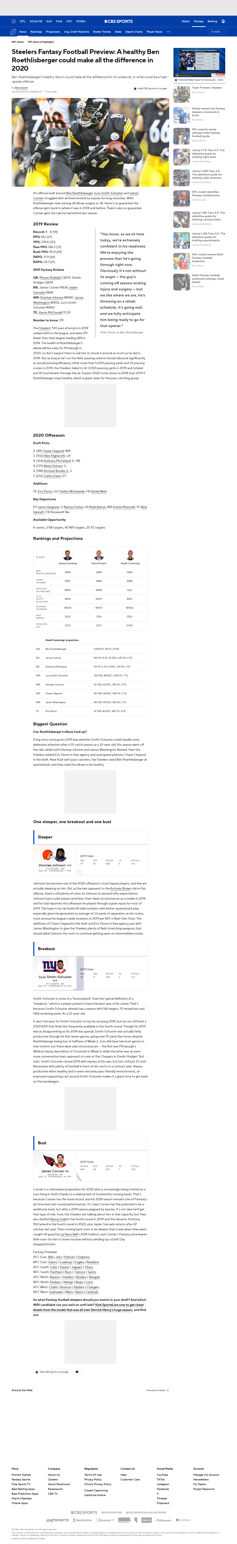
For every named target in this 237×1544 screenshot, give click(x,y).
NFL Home (18, 42)
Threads (162, 1498)
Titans (89, 1267)
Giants (52, 1262)
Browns (81, 1277)
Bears (79, 1282)
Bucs (68, 1272)
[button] (168, 31)
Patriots (69, 1257)
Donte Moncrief (124, 507)
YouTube (162, 1475)
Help (124, 1475)
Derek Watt (99, 491)
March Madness (22, 1498)
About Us (54, 1475)
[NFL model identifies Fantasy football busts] (181, 198)
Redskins (92, 1262)
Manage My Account (206, 1475)
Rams (79, 1292)
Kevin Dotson (53, 466)
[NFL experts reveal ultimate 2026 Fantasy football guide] (181, 136)
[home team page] (49, 855)
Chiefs (53, 1287)
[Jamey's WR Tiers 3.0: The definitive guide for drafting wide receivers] (181, 178)
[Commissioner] (127, 1519)
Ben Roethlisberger (79, 193)
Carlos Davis (52, 476)
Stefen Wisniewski (72, 491)
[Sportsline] (82, 1519)
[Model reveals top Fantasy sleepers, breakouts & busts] (181, 115)
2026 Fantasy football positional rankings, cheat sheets (208, 279)
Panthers (56, 1272)
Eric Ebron (45, 491)
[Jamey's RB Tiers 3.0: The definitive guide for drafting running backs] (181, 219)
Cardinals (92, 1292)
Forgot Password (203, 1489)
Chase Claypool (53, 451)
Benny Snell (58, 1219)
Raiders (79, 1287)
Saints (92, 1272)
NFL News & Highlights (41, 42)
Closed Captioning (96, 1490)
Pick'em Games (21, 1475)
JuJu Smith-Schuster (108, 193)
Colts (53, 1267)
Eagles (79, 1262)
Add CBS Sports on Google (152, 88)
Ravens (55, 1277)
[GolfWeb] (183, 1520)
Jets (59, 1257)
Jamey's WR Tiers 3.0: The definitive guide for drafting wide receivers (207, 174)
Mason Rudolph (50, 278)
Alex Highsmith (54, 456)
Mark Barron (97, 507)
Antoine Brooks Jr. (56, 471)
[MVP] (146, 1519)
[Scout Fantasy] (164, 1520)
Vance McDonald (50, 313)
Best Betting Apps (23, 1489)
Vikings (68, 1282)
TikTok (161, 1479)
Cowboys (66, 1262)
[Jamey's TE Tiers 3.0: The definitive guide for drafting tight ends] (181, 157)
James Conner (52, 1171)
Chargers (93, 1287)
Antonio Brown (120, 889)
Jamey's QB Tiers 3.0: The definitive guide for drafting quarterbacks (208, 237)
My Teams (199, 1484)
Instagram (163, 1484)
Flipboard (163, 1503)
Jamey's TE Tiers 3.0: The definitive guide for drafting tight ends (208, 154)
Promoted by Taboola (156, 1390)
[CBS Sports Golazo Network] (146, 1512)
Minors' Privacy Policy (97, 1484)
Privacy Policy (92, 1479)
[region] (199, 62)
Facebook (163, 1489)
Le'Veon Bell (69, 1234)
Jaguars (77, 1267)
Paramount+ (55, 1489)
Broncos (65, 1287)
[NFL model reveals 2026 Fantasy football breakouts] (181, 261)
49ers (69, 1292)
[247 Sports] (57, 1519)
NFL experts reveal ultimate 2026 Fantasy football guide (206, 133)
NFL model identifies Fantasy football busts (206, 193)
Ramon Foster (73, 507)
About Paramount (59, 1484)
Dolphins (83, 1257)
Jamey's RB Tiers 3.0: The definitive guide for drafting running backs (208, 216)
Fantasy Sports (21, 1479)
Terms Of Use (93, 1475)
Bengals (94, 1277)
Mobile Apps (20, 1503)
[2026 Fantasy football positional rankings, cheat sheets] (181, 282)
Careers (53, 1479)
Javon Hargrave (48, 507)
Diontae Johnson (52, 298)
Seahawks (56, 1292)
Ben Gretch (21, 87)
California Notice (95, 1495)
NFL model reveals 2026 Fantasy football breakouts (207, 258)
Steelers (44, 328)
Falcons (80, 1272)
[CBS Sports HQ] (111, 1512)
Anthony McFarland (57, 461)
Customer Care (130, 1479)
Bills (50, 1257)
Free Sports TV (21, 1484)
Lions (89, 1282)
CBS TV (53, 1494)
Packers (55, 1282)
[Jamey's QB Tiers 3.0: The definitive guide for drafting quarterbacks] (181, 240)
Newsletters (201, 1479)
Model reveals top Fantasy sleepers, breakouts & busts (208, 112)
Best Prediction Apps (25, 1494)
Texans (64, 1267)
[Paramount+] (105, 1519)
